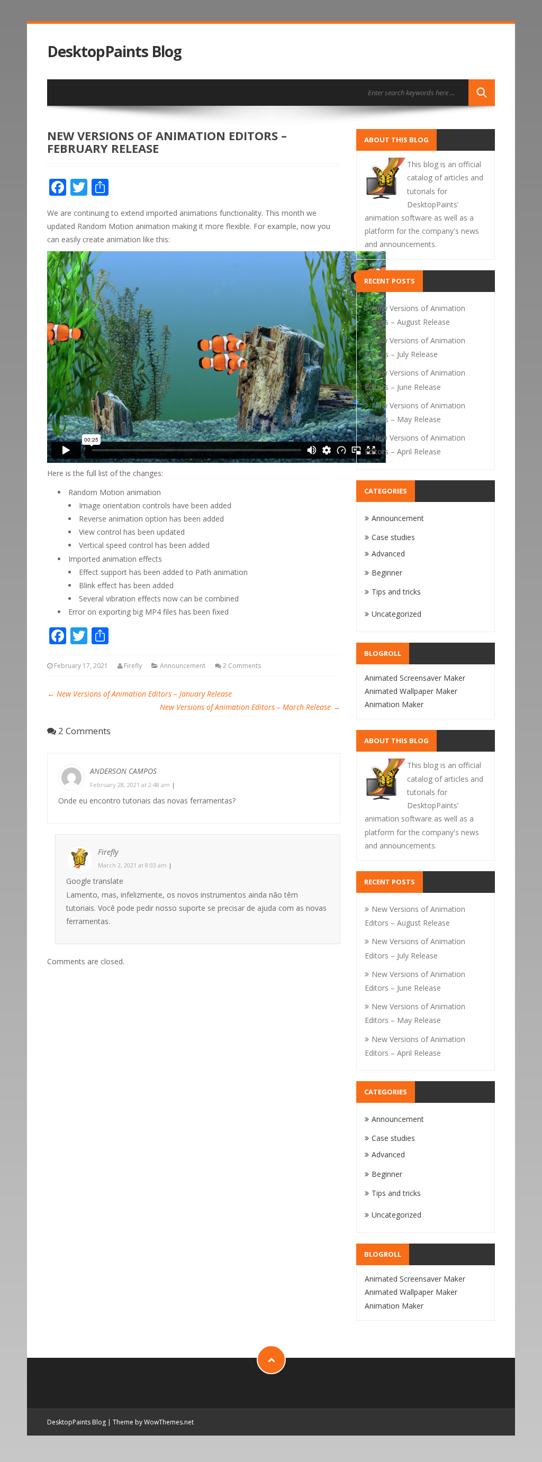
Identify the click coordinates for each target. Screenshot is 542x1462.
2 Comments (242, 665)
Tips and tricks (396, 592)
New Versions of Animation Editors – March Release (250, 707)
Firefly (133, 665)
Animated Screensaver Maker (415, 678)
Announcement (182, 665)
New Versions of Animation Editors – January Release (139, 694)
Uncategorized (396, 614)
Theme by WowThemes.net (153, 1422)
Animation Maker (394, 704)
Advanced (388, 554)
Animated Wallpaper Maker (411, 691)
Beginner (387, 573)
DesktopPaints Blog (114, 51)
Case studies (393, 537)
